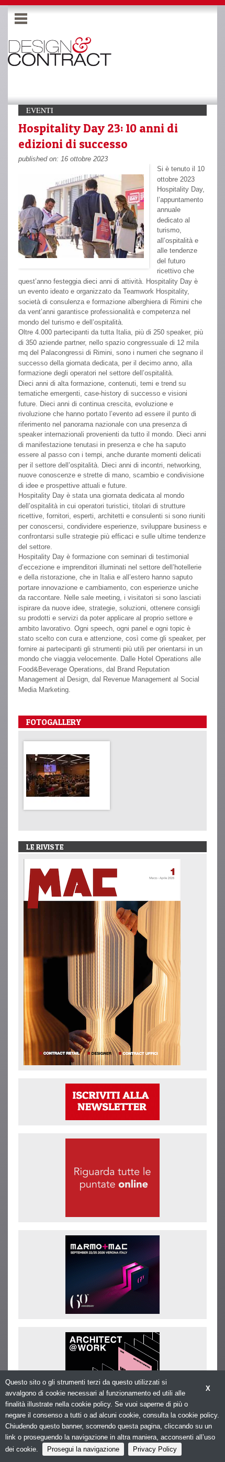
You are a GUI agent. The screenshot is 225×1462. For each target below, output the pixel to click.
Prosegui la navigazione (83, 1449)
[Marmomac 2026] (112, 1273)
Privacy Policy (155, 1449)
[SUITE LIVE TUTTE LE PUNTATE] (112, 1177)
